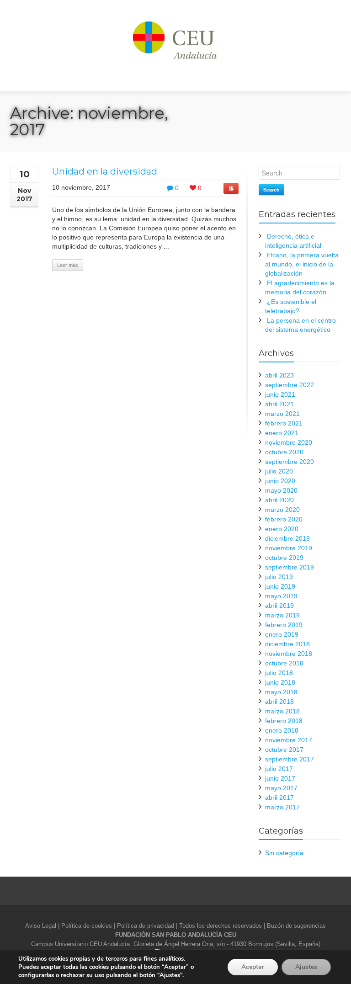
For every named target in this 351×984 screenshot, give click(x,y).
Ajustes (306, 967)
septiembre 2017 (289, 759)
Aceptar (252, 967)
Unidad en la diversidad (104, 171)
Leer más (67, 265)
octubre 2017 (284, 749)
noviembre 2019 (288, 548)
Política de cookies (86, 925)
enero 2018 (281, 730)
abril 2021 (279, 404)
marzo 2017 (282, 807)
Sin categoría (284, 852)
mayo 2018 (281, 692)
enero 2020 (281, 528)
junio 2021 (280, 394)
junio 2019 (280, 586)
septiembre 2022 (289, 384)
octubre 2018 (284, 663)
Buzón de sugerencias (296, 925)
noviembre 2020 (288, 442)
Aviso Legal (40, 925)
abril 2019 (279, 605)
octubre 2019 (284, 557)
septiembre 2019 (289, 567)
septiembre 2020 (289, 461)
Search (271, 189)
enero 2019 (281, 634)
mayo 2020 (281, 490)
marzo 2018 (282, 711)
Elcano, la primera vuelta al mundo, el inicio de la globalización (302, 264)
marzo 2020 (282, 509)
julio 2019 (279, 576)
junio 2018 (280, 682)
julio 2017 (279, 768)
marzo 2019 (282, 615)
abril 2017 (279, 797)
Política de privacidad (145, 925)
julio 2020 (279, 471)
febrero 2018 (284, 720)
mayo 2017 (281, 788)
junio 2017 (280, 778)
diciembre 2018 (287, 644)
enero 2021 (281, 432)
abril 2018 (279, 701)
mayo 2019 (281, 596)
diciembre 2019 (287, 538)
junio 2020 (280, 480)
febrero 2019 (284, 624)
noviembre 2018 (288, 653)
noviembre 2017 (288, 740)
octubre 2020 (284, 452)
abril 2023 (279, 375)
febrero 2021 (284, 423)
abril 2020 (279, 500)
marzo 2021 (282, 413)
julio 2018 (279, 672)
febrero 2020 (284, 519)
